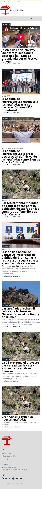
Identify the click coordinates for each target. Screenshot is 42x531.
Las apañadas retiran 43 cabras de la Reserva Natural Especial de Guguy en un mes (20, 312)
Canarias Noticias (7, 64)
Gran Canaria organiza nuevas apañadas (18, 418)
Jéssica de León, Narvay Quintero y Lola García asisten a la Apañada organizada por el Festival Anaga (20, 55)
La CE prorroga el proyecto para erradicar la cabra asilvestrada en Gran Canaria (20, 367)
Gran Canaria (6, 246)
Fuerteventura (6, 24)
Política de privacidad (9, 456)
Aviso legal (5, 459)
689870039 (12, 467)
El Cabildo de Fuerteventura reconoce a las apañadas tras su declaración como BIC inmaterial (20, 104)
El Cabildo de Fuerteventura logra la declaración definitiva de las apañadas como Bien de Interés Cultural (21, 156)
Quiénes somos (7, 453)
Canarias (4, 197)
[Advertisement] (21, 510)
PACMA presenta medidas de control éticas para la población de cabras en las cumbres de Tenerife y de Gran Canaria (20, 208)
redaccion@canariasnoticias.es (16, 469)
